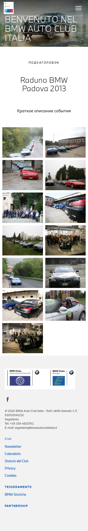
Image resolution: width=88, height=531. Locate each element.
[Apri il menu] (78, 8)
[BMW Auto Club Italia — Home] (9, 8)
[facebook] (8, 512)
